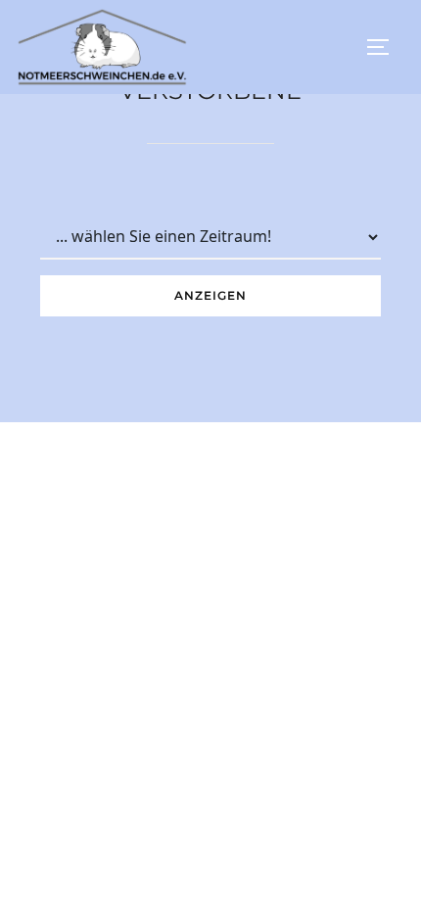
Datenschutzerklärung (210, 872)
